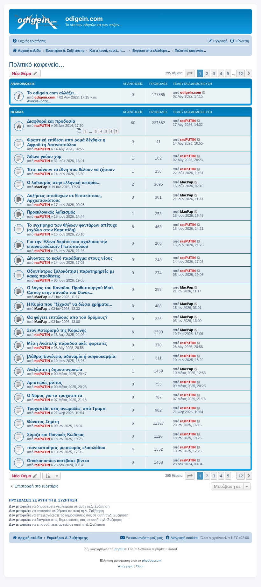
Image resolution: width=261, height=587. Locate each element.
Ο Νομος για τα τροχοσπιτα (54, 395)
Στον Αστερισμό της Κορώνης (57, 330)
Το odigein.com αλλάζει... (52, 93)
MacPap (40, 187)
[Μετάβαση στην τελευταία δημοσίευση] (204, 92)
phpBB (120, 549)
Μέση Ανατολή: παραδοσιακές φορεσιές (67, 343)
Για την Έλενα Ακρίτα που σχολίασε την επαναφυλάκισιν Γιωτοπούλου (67, 244)
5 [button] (228, 73)
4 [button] (221, 73)
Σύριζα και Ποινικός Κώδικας (55, 434)
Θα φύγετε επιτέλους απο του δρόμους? (67, 317)
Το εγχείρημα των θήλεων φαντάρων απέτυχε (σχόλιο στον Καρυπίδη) (72, 227)
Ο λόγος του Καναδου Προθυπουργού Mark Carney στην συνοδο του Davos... (70, 290)
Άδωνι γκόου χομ (44, 156)
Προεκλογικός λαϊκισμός (51, 212)
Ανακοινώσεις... (39, 101)
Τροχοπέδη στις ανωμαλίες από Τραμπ (66, 408)
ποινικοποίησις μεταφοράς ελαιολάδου (66, 447)
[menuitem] (29, 41)
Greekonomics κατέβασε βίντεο (58, 460)
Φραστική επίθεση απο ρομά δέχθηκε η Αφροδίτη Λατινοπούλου (66, 142)
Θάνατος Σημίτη (43, 421)
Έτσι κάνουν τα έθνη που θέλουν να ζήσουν (71, 169)
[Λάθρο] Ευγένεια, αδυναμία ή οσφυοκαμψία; (71, 356)
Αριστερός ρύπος (44, 382)
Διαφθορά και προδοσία (51, 121)
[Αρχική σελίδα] (38, 20)
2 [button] (207, 73)
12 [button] (240, 73)
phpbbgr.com (151, 560)
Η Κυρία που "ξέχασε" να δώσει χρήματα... (69, 304)
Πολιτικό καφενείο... (36, 64)
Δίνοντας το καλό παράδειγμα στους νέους (70, 258)
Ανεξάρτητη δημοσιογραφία (54, 369)
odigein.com (44, 97)
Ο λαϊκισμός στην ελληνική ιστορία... (64, 182)
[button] (189, 73)
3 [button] (214, 73)
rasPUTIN (42, 125)
